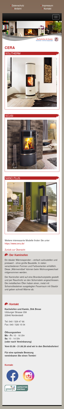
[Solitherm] (32, 81)
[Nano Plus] (32, 206)
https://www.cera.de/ (15, 243)
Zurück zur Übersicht (15, 249)
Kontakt (47, 8)
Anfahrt (17, 8)
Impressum (47, 5)
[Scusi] (32, 144)
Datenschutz (17, 5)
